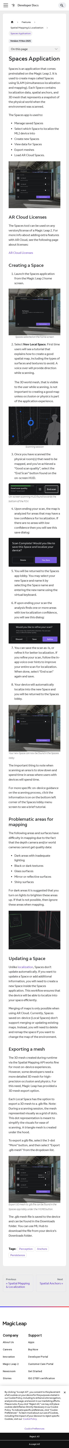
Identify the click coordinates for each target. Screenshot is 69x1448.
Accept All (34, 1444)
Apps (31, 1342)
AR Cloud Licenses (21, 253)
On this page (19, 49)
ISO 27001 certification (41, 1378)
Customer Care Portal (40, 1364)
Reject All (34, 1436)
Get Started (35, 1371)
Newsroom (9, 1371)
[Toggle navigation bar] (6, 5)
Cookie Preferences (34, 1428)
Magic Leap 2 (11, 1364)
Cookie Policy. (30, 1418)
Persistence (17, 1255)
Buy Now (33, 1349)
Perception (26, 1248)
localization (25, 967)
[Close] (65, 1392)
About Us (8, 1342)
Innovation (9, 1356)
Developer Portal (38, 1356)
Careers (7, 1349)
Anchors (42, 1248)
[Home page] (12, 22)
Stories (7, 1378)
